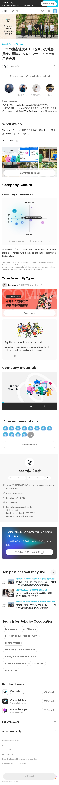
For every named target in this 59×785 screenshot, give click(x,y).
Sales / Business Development (21, 656)
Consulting (11, 670)
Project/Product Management (21, 635)
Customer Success (17, 478)
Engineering (11, 629)
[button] (30, 684)
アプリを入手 (49, 692)
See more (29, 313)
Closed (29, 776)
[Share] (44, 406)
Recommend (29, 444)
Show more (51, 111)
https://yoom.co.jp (14, 493)
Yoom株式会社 (29, 471)
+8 (48, 478)
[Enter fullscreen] (52, 406)
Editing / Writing (13, 642)
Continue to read (29, 173)
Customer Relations (15, 663)
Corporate (37, 663)
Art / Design (29, 629)
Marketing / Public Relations (20, 649)
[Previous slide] (7, 406)
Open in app (48, 3)
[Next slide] (14, 406)
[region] (29, 391)
